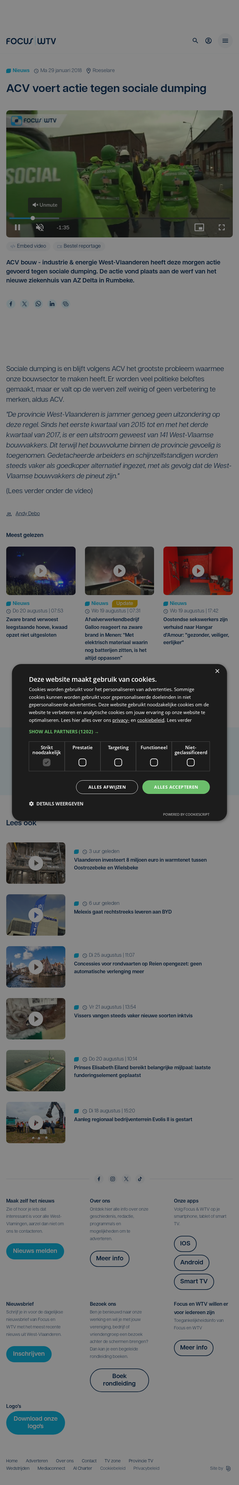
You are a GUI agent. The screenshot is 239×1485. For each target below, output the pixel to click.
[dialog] (119, 742)
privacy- (120, 720)
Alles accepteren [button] (176, 787)
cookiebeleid (150, 720)
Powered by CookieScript (186, 814)
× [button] (217, 671)
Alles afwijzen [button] (107, 787)
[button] (119, 731)
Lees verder (179, 720)
